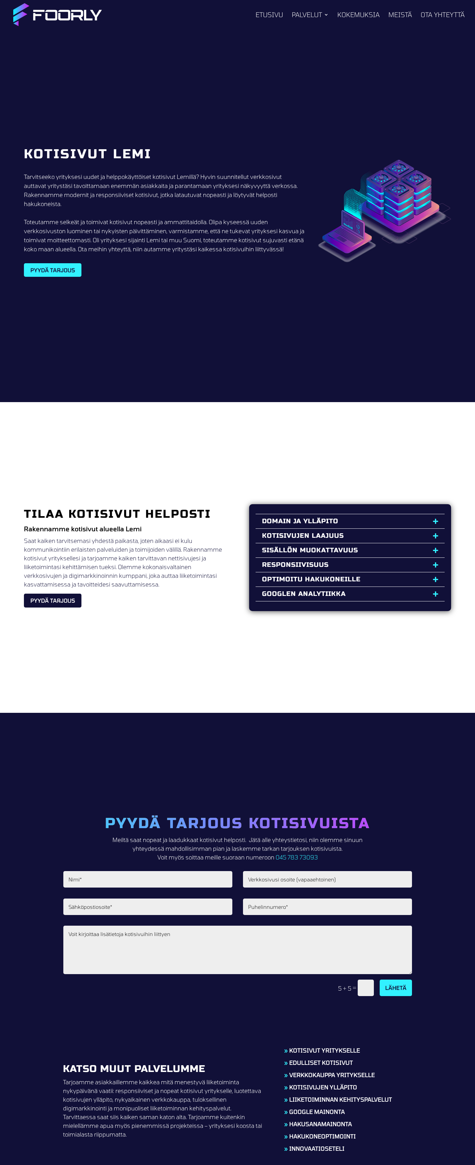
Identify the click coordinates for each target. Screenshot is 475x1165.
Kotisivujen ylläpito (323, 1087)
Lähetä (395, 987)
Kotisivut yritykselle (324, 1050)
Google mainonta (317, 1111)
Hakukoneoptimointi (322, 1136)
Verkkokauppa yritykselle (332, 1074)
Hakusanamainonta (320, 1124)
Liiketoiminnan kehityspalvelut (340, 1099)
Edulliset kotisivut (321, 1062)
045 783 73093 (297, 857)
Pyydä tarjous (52, 270)
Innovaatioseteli (316, 1148)
